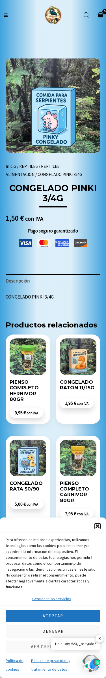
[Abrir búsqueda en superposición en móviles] (86, 15)
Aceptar (53, 615)
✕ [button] (99, 638)
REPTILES (28, 166)
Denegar (53, 631)
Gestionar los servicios (51, 598)
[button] (97, 526)
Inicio (11, 166)
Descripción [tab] (18, 281)
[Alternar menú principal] (5, 15)
